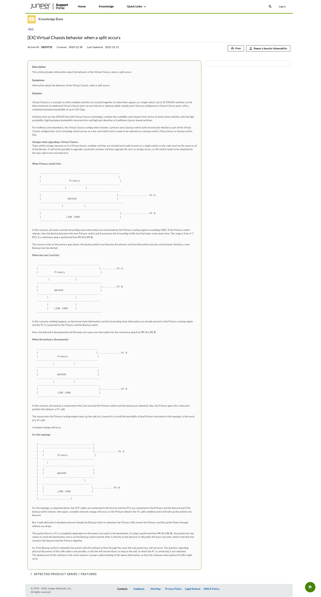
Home (82, 6)
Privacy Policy (173, 588)
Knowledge (106, 6)
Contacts (122, 588)
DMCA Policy (211, 588)
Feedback (139, 588)
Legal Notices (192, 588)
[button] (310, 587)
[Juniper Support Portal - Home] (49, 6)
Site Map (155, 588)
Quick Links (134, 6)
